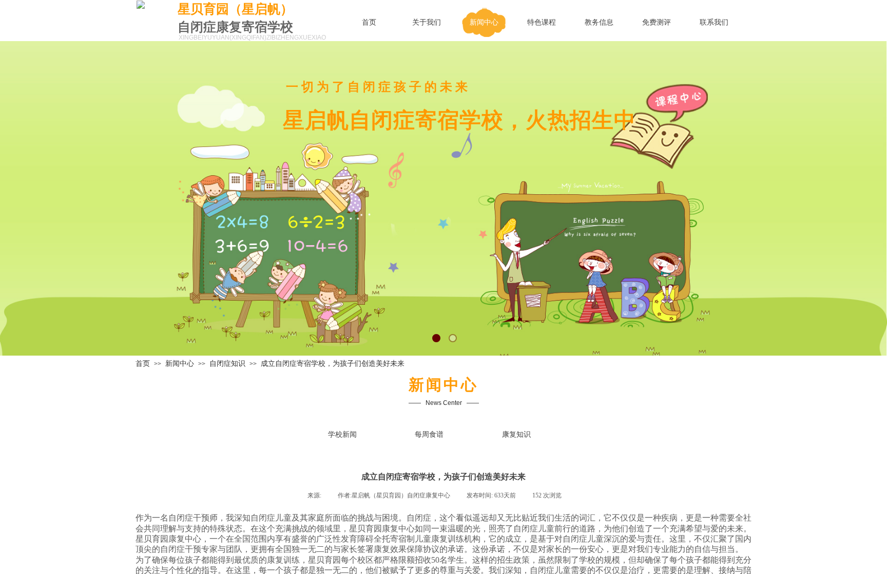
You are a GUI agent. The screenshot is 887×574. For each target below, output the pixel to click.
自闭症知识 (227, 363)
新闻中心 (179, 363)
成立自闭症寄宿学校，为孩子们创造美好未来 (332, 363)
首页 (143, 363)
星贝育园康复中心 (382, 528)
